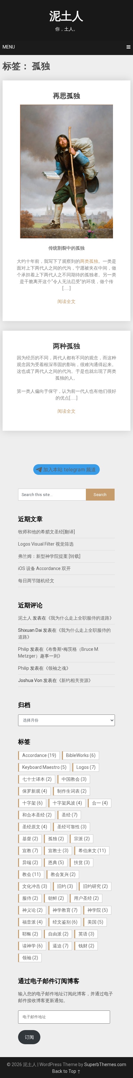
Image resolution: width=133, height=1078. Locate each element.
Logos (86, 767)
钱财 (86, 945)
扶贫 (82, 862)
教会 (31, 874)
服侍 (30, 898)
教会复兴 (63, 874)
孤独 (56, 838)
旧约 (65, 886)
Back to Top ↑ (66, 1071)
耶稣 (30, 933)
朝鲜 (56, 898)
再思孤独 (66, 96)
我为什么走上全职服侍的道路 (80, 618)
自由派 (58, 933)
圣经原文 (34, 826)
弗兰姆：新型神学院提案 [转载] (49, 556)
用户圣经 (86, 898)
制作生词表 (72, 791)
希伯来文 (92, 850)
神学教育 (65, 910)
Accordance (39, 755)
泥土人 (66, 16)
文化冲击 (34, 886)
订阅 (29, 1037)
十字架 (32, 803)
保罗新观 (34, 791)
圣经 (69, 814)
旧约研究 (95, 886)
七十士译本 (37, 779)
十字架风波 (67, 803)
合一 (100, 803)
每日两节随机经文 (36, 580)
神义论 (32, 910)
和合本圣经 (37, 814)
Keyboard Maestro (44, 767)
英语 (86, 933)
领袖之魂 (57, 668)
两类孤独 (89, 261)
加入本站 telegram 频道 (69, 469)
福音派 (32, 922)
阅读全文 (66, 301)
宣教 (30, 850)
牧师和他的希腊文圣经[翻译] (46, 531)
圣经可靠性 (72, 826)
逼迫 (60, 945)
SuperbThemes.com (105, 1064)
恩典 (56, 862)
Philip (23, 649)
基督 (30, 838)
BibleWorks (81, 755)
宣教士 (58, 850)
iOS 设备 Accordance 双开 (44, 568)
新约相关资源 (74, 680)
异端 (30, 862)
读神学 (32, 945)
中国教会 (74, 779)
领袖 (30, 957)
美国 (95, 922)
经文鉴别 (65, 922)
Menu (9, 47)
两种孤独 (66, 346)
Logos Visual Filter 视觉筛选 (46, 544)
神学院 (97, 910)
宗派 (82, 838)
